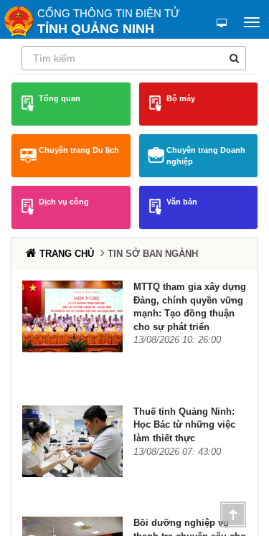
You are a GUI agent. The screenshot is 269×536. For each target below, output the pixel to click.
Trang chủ (66, 253)
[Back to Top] (233, 514)
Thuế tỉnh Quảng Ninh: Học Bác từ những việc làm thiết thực (184, 424)
